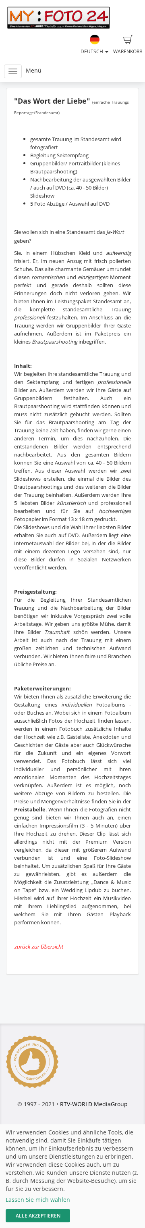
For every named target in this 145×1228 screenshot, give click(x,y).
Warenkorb (128, 51)
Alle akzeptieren (38, 1215)
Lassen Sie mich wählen (38, 1199)
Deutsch (92, 51)
